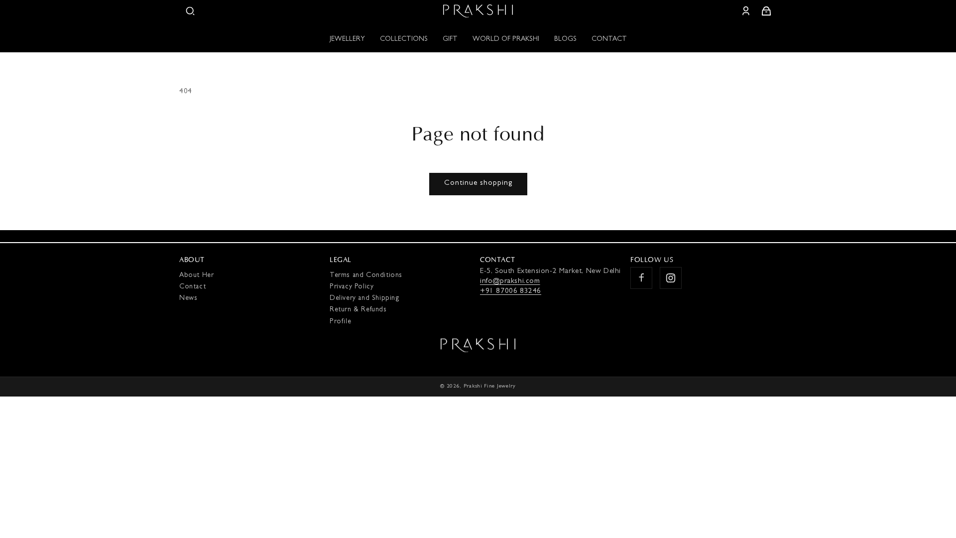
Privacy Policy (351, 286)
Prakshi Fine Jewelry (490, 386)
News (188, 298)
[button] (190, 11)
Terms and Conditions (366, 275)
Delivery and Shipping (365, 298)
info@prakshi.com (510, 281)
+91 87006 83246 (510, 291)
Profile (340, 321)
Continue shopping (478, 183)
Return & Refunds (358, 309)
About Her (196, 275)
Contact (192, 286)
